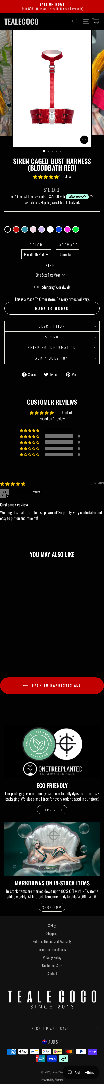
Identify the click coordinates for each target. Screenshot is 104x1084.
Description (52, 326)
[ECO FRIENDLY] (52, 751)
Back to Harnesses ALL (55, 685)
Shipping (46, 202)
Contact (52, 973)
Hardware (67, 245)
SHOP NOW (52, 907)
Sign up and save (51, 1028)
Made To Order (52, 308)
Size (50, 265)
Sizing (52, 336)
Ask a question (52, 358)
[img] (12, 483)
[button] (46, 176)
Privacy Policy (52, 957)
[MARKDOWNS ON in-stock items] (52, 849)
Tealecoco (21, 21)
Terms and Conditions (52, 949)
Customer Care (52, 965)
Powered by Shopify (52, 1079)
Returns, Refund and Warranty (52, 941)
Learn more (52, 810)
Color (36, 245)
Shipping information (52, 347)
